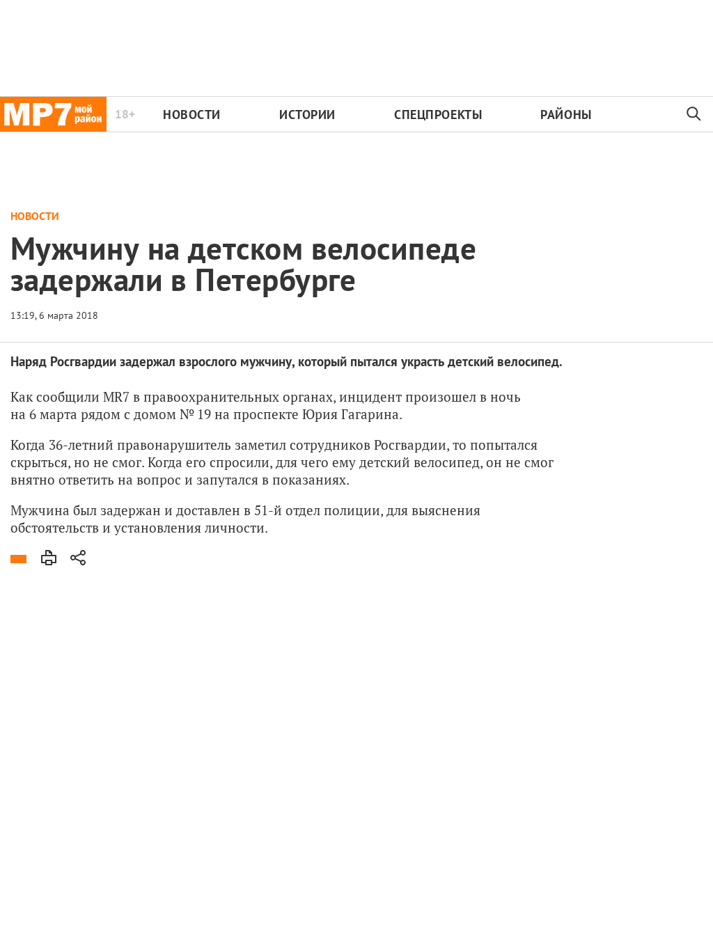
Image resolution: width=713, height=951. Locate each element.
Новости (192, 115)
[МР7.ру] (53, 114)
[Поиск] (694, 114)
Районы (565, 115)
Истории (307, 115)
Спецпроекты (438, 115)
